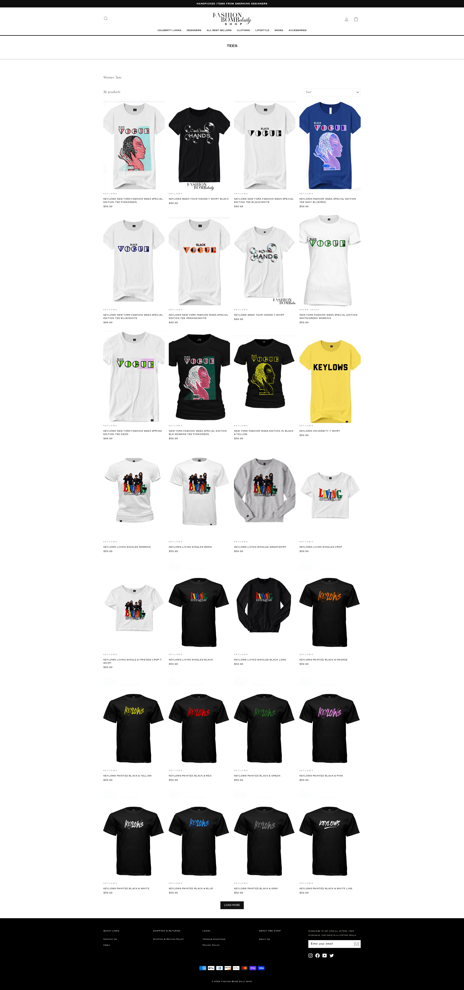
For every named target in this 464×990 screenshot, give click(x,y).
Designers (194, 31)
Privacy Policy (211, 945)
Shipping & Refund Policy (168, 939)
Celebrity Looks (169, 31)
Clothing (243, 31)
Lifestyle (262, 31)
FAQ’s (106, 945)
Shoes (279, 31)
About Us (264, 939)
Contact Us (110, 939)
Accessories (297, 31)
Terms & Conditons (213, 939)
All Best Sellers (219, 31)
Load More (232, 905)
